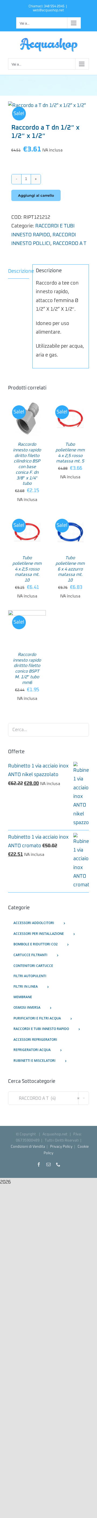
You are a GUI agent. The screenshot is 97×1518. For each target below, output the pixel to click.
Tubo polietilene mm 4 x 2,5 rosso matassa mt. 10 (26, 569)
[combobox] (48, 1098)
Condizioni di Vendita (28, 1147)
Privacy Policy (61, 1147)
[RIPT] (48, 105)
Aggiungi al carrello (36, 195)
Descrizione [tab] (18, 271)
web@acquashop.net (48, 10)
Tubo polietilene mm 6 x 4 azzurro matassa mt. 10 (70, 569)
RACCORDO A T (69, 243)
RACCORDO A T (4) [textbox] (45, 1098)
